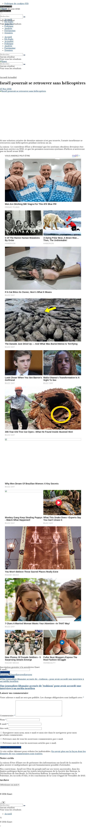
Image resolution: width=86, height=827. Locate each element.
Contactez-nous (5, 11)
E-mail (3, 669)
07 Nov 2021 (6, 89)
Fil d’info (8, 22)
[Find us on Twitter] (1, 818)
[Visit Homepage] (3, 9)
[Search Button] (24, 64)
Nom (3, 720)
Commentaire (7, 716)
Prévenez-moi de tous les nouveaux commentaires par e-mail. (33, 739)
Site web (4, 728)
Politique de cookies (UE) (16, 3)
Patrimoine (9, 31)
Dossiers (8, 33)
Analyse (8, 28)
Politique (8, 26)
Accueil (8, 19)
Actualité (8, 24)
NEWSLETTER (6, 6)
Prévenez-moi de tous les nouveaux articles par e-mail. (29, 743)
